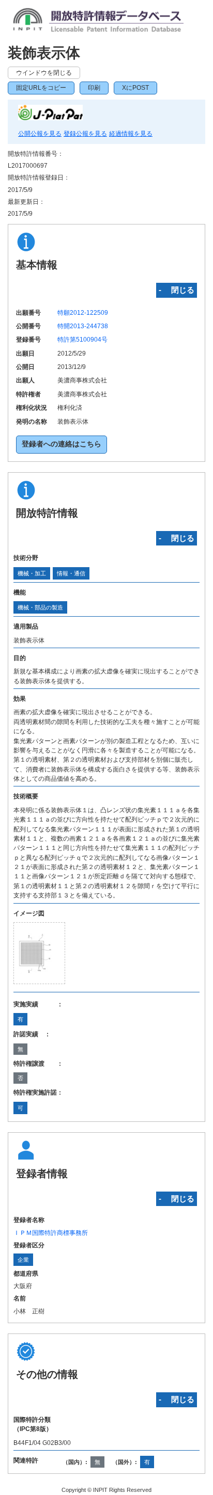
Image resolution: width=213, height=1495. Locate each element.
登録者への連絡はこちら (61, 444)
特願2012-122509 (82, 312)
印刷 (94, 87)
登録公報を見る (85, 133)
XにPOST (135, 87)
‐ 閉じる (176, 289)
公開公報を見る (40, 133)
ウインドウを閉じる (44, 72)
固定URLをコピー (41, 87)
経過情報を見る (131, 133)
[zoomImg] (39, 953)
